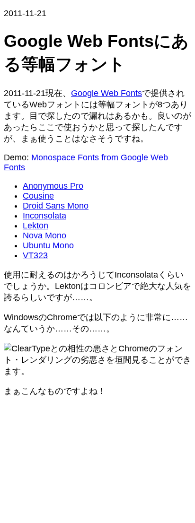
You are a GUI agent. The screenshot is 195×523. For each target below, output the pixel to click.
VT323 (35, 255)
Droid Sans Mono (56, 205)
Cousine (38, 195)
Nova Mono (44, 235)
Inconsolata (44, 215)
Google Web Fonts (106, 93)
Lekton (35, 225)
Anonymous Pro (53, 186)
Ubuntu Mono (48, 245)
